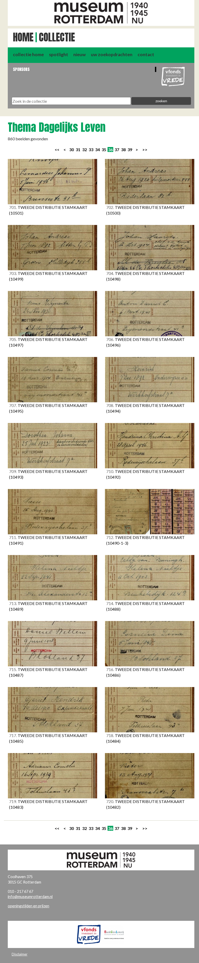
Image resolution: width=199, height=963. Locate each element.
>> (144, 149)
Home (23, 37)
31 (78, 149)
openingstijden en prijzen (28, 906)
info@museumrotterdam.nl (30, 896)
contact (146, 54)
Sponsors (21, 69)
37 (117, 149)
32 (84, 149)
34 (97, 149)
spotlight (58, 54)
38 (123, 149)
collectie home (28, 54)
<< (57, 149)
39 (129, 149)
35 (104, 149)
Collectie (57, 37)
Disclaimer (19, 954)
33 (91, 149)
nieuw (79, 54)
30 (71, 149)
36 (110, 149)
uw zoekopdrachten (111, 54)
